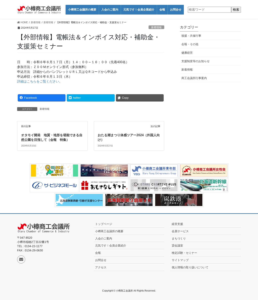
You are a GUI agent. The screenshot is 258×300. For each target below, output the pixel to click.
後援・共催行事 (191, 35)
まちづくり (179, 238)
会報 (98, 252)
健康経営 (187, 52)
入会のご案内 (103, 238)
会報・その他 (189, 44)
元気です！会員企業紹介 (110, 245)
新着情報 (156, 27)
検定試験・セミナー (184, 252)
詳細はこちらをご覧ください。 (39, 81)
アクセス (100, 267)
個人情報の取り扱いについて (190, 267)
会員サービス (180, 231)
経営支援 (177, 224)
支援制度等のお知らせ (195, 61)
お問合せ (100, 260)
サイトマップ (180, 260)
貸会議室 (177, 245)
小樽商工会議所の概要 (109, 231)
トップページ (103, 224)
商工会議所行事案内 (194, 78)
